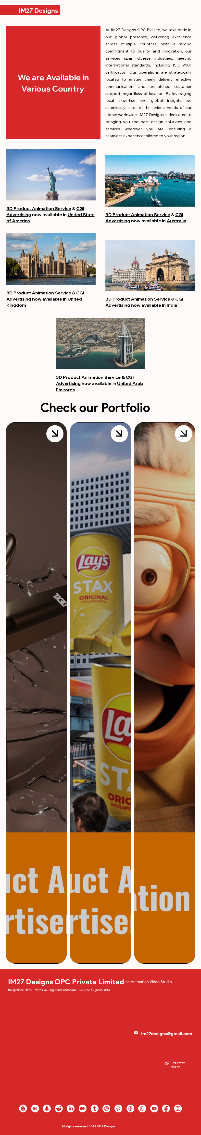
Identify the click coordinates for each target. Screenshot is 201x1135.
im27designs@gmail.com (166, 1033)
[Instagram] (178, 1108)
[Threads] (130, 1108)
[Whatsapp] (142, 1108)
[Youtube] (154, 1108)
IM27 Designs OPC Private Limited (66, 981)
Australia (176, 221)
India (172, 305)
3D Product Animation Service (38, 208)
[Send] (54, 433)
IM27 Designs (38, 10)
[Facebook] (166, 1108)
